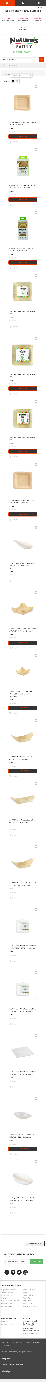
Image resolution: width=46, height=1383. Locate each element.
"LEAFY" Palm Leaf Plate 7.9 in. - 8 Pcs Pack (22, 376)
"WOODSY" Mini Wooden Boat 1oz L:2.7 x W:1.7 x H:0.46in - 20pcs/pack (22, 187)
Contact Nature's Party (31, 1334)
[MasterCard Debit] (6, 1371)
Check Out (38, 7)
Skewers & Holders (7, 1292)
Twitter (19, 1272)
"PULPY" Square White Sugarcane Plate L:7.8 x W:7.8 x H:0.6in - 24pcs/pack (22, 1010)
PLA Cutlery (27, 1301)
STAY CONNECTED (11, 1267)
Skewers (4, 1298)
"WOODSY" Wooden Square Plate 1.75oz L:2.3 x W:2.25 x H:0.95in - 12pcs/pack (20, 694)
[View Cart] (38, 3)
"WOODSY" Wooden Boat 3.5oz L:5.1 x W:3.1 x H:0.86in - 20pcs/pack (22, 250)
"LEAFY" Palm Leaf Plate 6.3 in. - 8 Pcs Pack (22, 439)
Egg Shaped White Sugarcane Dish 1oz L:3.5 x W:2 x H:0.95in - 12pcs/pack (22, 1199)
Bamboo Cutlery (7, 1304)
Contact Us (8, 1345)
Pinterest (13, 1272)
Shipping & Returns (33, 1342)
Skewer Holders (6, 1295)
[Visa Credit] (5, 1364)
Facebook (6, 1272)
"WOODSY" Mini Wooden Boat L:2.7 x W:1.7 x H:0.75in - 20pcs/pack (21, 758)
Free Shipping (23, 20)
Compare (15, 142)
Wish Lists (35, 86)
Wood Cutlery (28, 1295)
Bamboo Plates (6, 1306)
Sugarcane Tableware (8, 1290)
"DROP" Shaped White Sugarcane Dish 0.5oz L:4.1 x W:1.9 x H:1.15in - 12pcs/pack (22, 566)
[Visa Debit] (12, 1364)
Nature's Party (13, 1352)
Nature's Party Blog (8, 1324)
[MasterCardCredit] (19, 1364)
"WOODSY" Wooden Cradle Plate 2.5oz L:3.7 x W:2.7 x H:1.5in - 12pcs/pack (22, 630)
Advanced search (17, 1342)
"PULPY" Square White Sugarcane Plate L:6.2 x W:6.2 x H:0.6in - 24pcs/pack (22, 1073)
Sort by (7, 74)
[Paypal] (6, 1358)
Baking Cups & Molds (30, 1306)
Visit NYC (23, 28)
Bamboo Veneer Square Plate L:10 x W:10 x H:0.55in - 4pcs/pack (21, 502)
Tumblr (25, 1272)
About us (5, 1342)
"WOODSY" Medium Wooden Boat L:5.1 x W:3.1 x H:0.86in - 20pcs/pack (22, 884)
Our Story (4, 1322)
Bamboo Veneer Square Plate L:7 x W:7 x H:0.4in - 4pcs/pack (22, 124)
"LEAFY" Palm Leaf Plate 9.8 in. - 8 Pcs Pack (22, 313)
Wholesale (38, 19)
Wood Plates (27, 1298)
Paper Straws (28, 1304)
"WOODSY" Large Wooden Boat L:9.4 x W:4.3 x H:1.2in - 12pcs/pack (22, 821)
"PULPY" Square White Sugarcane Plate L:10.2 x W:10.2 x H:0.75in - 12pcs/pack (22, 947)
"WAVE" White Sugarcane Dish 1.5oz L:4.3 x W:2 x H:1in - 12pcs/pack (21, 1136)
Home (5, 65)
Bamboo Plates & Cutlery (10, 1301)
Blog (8, 19)
